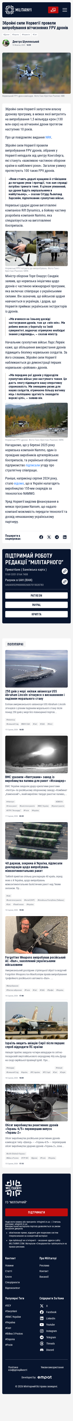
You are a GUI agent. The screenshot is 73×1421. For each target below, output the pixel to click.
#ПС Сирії (46, 1072)
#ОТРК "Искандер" (13, 810)
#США (42, 724)
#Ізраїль (24, 1072)
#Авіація (59, 1068)
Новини (9, 1265)
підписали (33, 465)
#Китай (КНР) (29, 900)
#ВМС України (43, 806)
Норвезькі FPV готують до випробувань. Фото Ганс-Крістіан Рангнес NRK (32, 269)
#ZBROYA (59, 802)
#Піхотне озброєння (14, 990)
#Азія (8, 896)
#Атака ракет (11, 806)
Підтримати (36, 1212)
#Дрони (6, 34)
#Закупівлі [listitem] (11, 1311)
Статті (8, 1271)
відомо (19, 483)
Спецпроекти (12, 1282)
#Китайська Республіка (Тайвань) (51, 900)
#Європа (15, 34)
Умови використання (52, 1367)
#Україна (35, 810)
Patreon (36, 595)
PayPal (36, 605)
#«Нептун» (10, 802)
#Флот (50, 724)
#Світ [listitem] (8, 1327)
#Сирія (62, 1072)
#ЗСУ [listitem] (8, 1305)
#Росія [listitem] (9, 1344)
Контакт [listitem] (43, 1271)
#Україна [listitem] (10, 1322)
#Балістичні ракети (27, 806)
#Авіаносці (10, 720)
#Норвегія (26, 34)
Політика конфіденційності (17, 1368)
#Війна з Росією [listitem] (14, 1333)
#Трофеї (50, 990)
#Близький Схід (12, 724)
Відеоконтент (12, 1287)
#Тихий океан (18, 904)
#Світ (35, 34)
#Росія (26, 810)
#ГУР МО (24, 1158)
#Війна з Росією (12, 1158)
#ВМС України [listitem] (13, 1316)
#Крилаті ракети (57, 806)
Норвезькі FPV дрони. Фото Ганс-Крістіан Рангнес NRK (34, 440)
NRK (48, 137)
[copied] (65, 571)
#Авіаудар (10, 1068)
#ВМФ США (25, 724)
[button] (64, 9)
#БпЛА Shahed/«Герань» (15, 1154)
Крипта (37, 614)
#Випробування (12, 986)
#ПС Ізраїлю (35, 1072)
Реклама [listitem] (44, 1265)
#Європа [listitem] (10, 1339)
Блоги (8, 1276)
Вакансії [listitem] (43, 1276)
